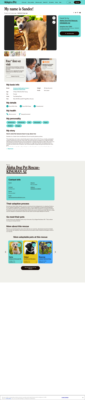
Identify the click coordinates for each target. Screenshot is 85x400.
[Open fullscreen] (54, 22)
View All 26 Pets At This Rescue (30, 268)
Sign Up (77, 2)
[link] (38, 2)
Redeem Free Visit (15, 76)
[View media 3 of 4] (17, 53)
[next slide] (55, 252)
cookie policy (8, 398)
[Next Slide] (54, 32)
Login (70, 2)
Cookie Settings (65, 397)
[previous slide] (5, 252)
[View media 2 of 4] (12, 53)
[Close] (82, 397)
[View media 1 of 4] (6, 53)
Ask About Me (70, 33)
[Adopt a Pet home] (10, 2)
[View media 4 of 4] (23, 53)
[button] (15, 252)
